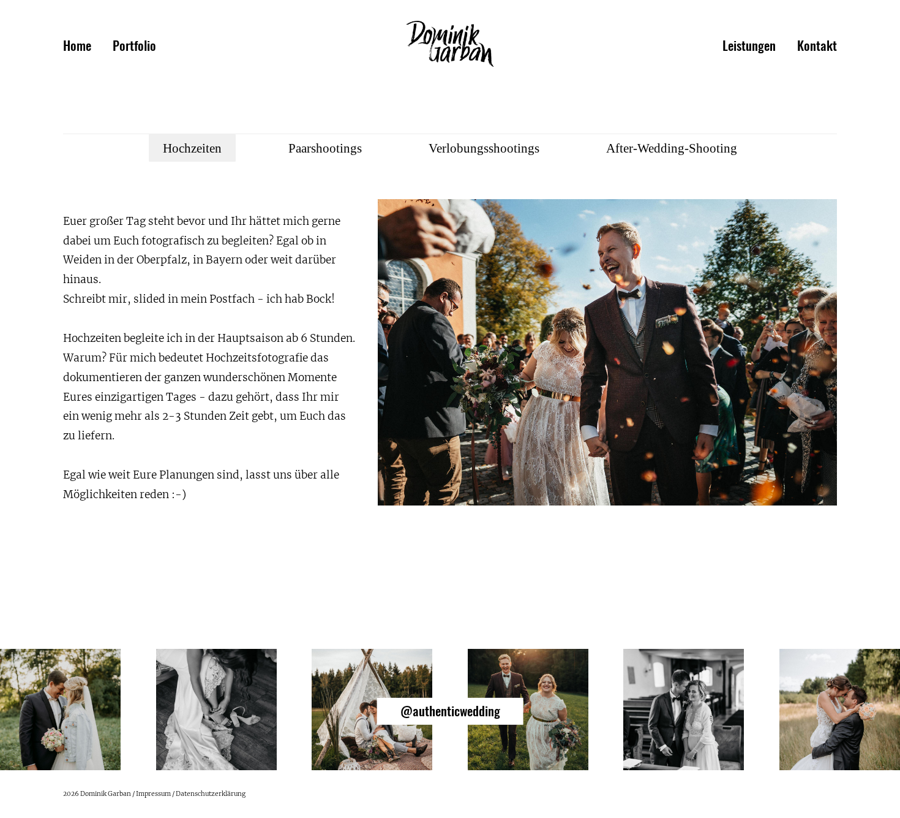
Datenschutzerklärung (211, 794)
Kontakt (817, 46)
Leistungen (749, 46)
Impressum (153, 794)
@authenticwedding (450, 711)
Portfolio (134, 46)
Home (77, 46)
